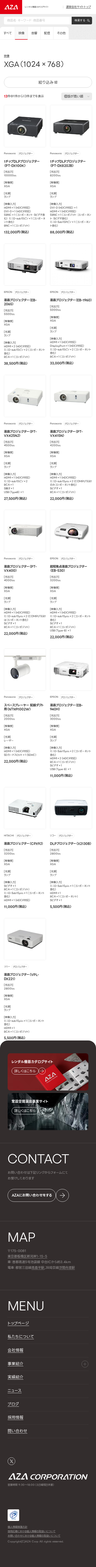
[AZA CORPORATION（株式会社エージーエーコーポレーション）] (11, 7)
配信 (47, 33)
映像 (21, 33)
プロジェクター (25, 153)
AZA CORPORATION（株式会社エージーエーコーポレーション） (48, 1476)
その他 (61, 33)
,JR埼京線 (45, 1268)
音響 (34, 33)
